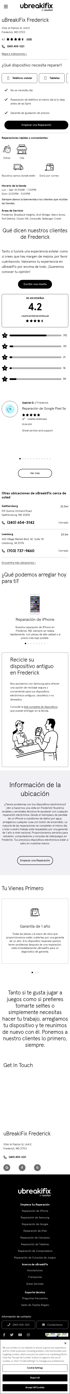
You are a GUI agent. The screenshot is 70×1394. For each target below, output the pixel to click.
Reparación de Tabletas (35, 1244)
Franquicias (35, 1277)
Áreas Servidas (35, 1284)
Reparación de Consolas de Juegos (35, 1257)
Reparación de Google (35, 1224)
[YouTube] (21, 1336)
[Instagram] (29, 1336)
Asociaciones (35, 1270)
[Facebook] (22, 1167)
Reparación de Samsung (35, 1217)
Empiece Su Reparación (35, 1204)
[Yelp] (37, 1167)
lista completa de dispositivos (41, 707)
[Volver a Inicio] (39, 7)
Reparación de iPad (35, 1231)
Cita (22, 158)
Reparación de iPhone (35, 1211)
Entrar (7, 158)
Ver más (35, 473)
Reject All (35, 1378)
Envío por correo (49, 176)
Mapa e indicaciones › (14, 54)
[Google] (6, 1167)
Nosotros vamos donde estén (18, 176)
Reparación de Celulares (35, 1237)
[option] (35, 416)
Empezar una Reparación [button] (36, 125)
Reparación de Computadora (35, 1251)
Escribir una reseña (35, 284)
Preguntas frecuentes (35, 1298)
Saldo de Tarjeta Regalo (35, 1305)
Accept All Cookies (35, 1387)
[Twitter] (13, 1336)
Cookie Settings (35, 1368)
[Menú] (6, 7)
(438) (29, 39)
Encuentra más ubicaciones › (19, 562)
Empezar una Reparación (35, 860)
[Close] (65, 1343)
